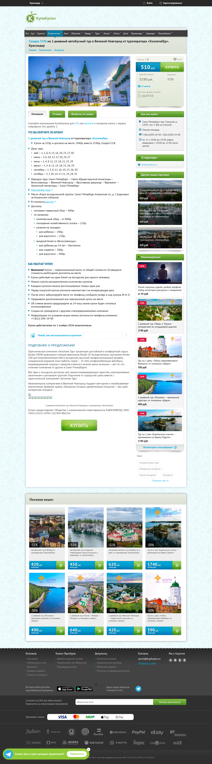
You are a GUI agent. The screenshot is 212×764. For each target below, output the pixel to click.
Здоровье (151, 33)
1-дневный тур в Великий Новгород (49, 138)
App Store (65, 688)
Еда (33, 33)
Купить (79, 425)
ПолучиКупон (165, 33)
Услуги (108, 33)
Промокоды (137, 33)
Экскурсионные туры (149, 462)
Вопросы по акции (82, 114)
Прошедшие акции (67, 666)
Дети (126, 33)
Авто (66, 33)
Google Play (84, 688)
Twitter (180, 660)
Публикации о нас (36, 662)
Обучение (77, 33)
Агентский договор (106, 658)
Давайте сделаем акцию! (70, 658)
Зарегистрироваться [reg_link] (172, 3)
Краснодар (35, 3)
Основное (37, 114)
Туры (98, 33)
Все (27, 33)
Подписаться (76, 753)
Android (89, 123)
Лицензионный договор (109, 662)
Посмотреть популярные (158, 447)
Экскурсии (168, 475)
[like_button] (175, 59)
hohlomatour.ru (149, 164)
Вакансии (32, 666)
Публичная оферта (106, 666)
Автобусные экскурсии (149, 468)
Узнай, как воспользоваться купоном (59, 335)
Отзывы (57, 114)
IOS (77, 123)
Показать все (159, 480)
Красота (41, 33)
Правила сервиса (36, 670)
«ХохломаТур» (99, 138)
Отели (118, 33)
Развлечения (55, 33)
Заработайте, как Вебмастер (72, 662)
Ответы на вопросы (37, 674)
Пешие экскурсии (147, 475)
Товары (88, 33)
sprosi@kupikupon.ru (149, 658)
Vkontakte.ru (175, 660)
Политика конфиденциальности (113, 670)
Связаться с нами (147, 663)
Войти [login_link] (150, 3)
